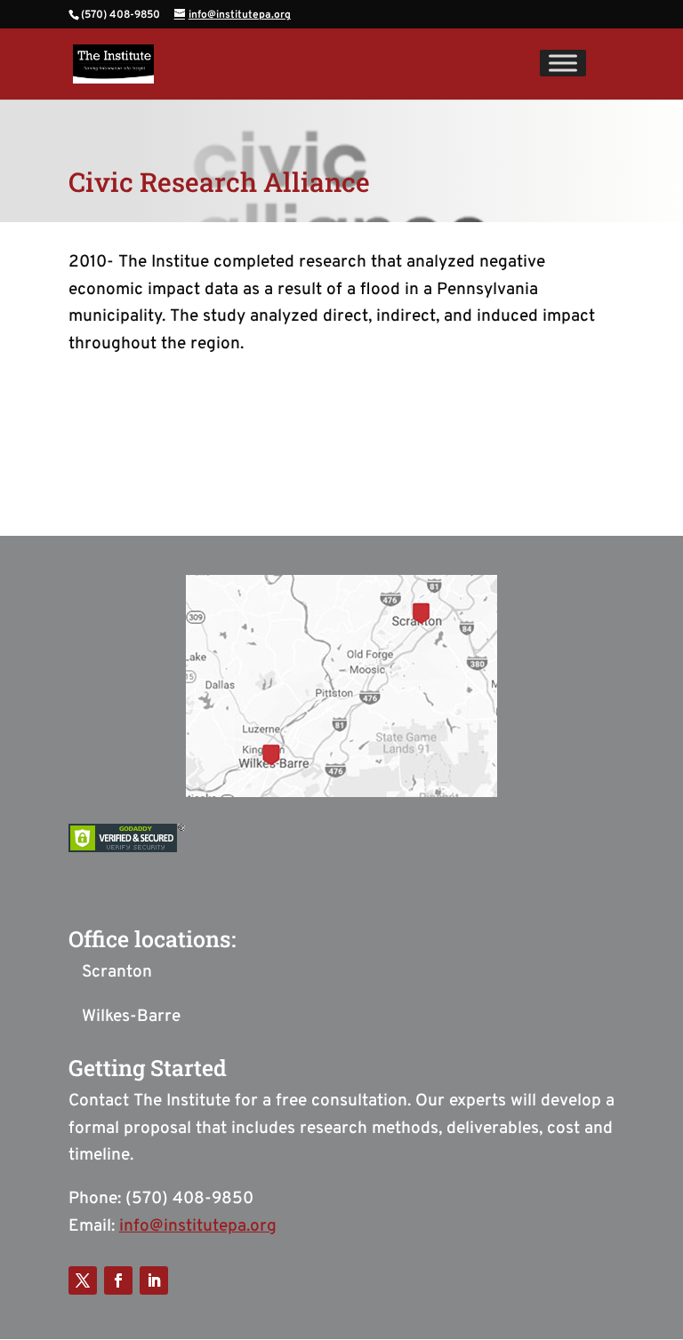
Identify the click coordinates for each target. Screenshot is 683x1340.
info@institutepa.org (198, 1226)
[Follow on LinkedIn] (154, 1280)
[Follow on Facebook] (118, 1280)
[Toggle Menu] (563, 62)
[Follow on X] (82, 1280)
